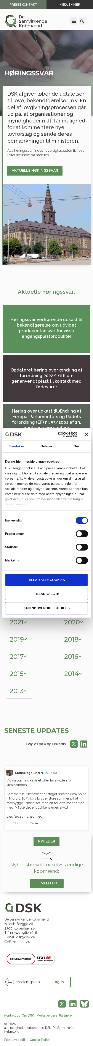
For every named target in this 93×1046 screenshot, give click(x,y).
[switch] (82, 533)
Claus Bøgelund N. (29, 773)
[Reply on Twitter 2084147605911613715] (8, 824)
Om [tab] (76, 446)
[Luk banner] (86, 434)
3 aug (54, 772)
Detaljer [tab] (47, 446)
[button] (73, 20)
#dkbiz (31, 798)
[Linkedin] (84, 744)
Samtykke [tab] (16, 446)
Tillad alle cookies (46, 580)
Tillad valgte (46, 594)
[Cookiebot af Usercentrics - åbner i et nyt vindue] (58, 434)
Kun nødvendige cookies (47, 608)
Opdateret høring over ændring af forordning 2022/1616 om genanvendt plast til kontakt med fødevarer (46, 378)
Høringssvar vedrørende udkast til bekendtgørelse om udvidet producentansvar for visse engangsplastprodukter (46, 328)
